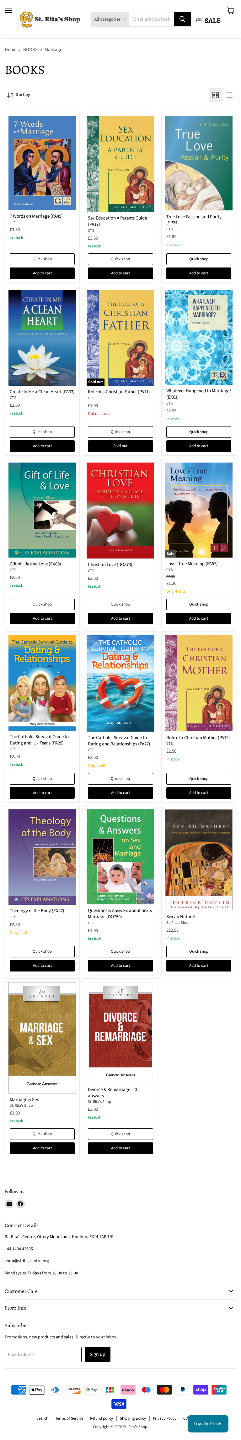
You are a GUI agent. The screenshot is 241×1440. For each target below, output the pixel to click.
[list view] (229, 95)
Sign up (97, 1354)
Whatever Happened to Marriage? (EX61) (198, 394)
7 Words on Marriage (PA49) (36, 216)
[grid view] (215, 95)
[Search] (182, 19)
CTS (13, 222)
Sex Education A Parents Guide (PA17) (117, 221)
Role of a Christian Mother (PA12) (198, 737)
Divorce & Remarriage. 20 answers (112, 1092)
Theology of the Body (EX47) (37, 911)
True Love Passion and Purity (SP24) (194, 220)
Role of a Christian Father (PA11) (119, 392)
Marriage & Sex (24, 1099)
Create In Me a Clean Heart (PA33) (42, 392)
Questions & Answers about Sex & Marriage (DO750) (120, 913)
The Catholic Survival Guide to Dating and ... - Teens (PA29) (39, 739)
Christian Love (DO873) (110, 564)
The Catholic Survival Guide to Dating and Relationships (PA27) (119, 740)
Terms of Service (69, 1418)
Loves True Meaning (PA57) (192, 563)
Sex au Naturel (180, 916)
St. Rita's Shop (178, 922)
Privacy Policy (164, 1418)
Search (42, 1418)
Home (10, 49)
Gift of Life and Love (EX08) (35, 564)
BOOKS (30, 49)
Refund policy (101, 1418)
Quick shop (42, 259)
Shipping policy (133, 1418)
